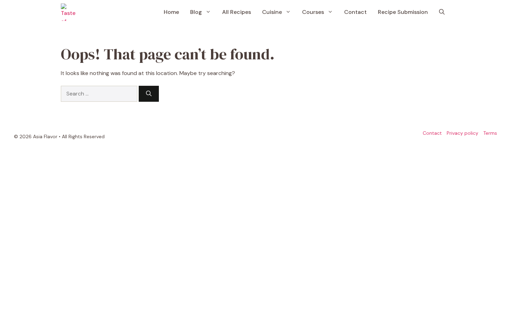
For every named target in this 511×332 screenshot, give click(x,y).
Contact (355, 12)
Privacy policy (462, 133)
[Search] (149, 94)
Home (171, 12)
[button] (441, 12)
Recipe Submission (403, 12)
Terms (490, 133)
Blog (196, 12)
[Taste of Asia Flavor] (69, 12)
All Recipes (236, 12)
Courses (313, 12)
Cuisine (272, 12)
